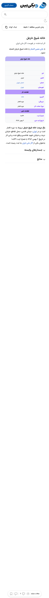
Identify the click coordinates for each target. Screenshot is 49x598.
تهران (22, 87)
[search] (5, 14)
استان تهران (20, 83)
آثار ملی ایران (27, 143)
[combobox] (28, 14)
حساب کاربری (9, 5)
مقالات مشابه (35, 594)
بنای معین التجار (36, 49)
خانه (22, 97)
